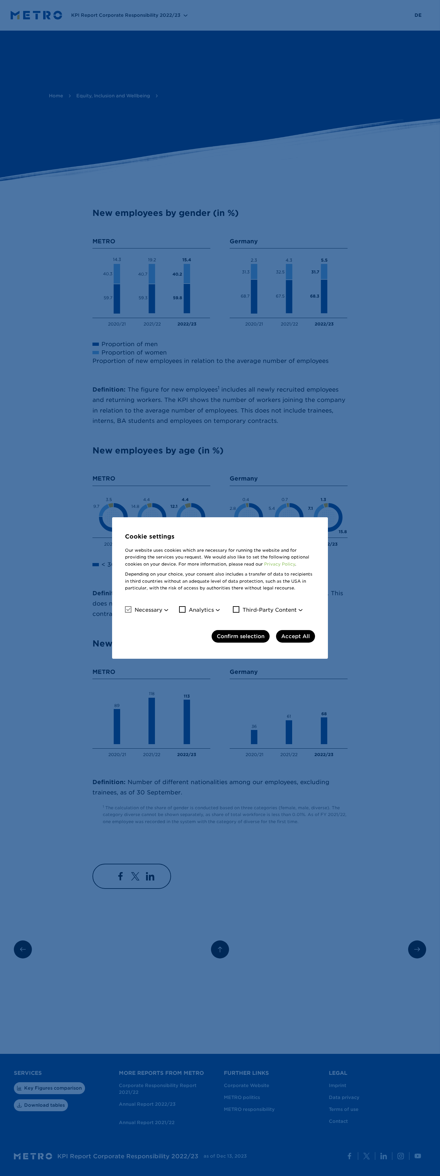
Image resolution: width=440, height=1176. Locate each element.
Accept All (295, 636)
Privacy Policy (279, 564)
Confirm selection (240, 636)
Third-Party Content (270, 610)
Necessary (148, 610)
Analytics (201, 610)
